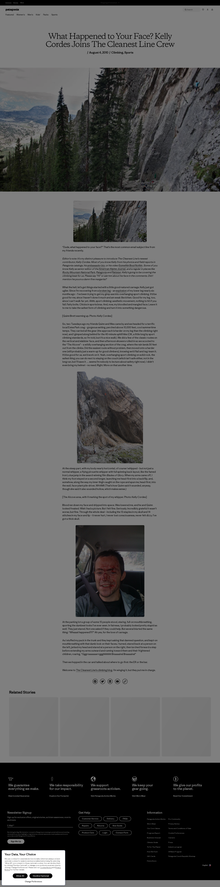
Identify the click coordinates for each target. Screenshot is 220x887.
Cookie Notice (46, 867)
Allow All (20, 876)
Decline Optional (41, 876)
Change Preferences (33, 881)
